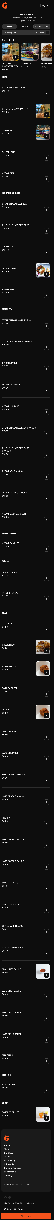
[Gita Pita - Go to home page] (5, 5)
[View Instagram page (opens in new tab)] (9, 1197)
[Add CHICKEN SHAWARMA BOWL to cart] (46, 230)
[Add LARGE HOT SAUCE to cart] (46, 996)
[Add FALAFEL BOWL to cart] (46, 274)
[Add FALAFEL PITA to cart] (46, 157)
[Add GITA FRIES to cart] (46, 629)
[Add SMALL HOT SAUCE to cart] (46, 975)
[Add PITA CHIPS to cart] (46, 1061)
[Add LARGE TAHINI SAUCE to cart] (46, 953)
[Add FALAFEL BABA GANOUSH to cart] (46, 498)
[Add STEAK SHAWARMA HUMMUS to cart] (46, 326)
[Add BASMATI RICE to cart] (46, 672)
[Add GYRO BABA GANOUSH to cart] (46, 476)
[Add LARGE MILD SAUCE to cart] (46, 1039)
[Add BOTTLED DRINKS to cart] (46, 1118)
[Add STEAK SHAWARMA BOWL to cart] (46, 209)
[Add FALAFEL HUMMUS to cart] (46, 390)
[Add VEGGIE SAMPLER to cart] (46, 548)
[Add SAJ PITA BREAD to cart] (46, 693)
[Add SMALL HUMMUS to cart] (46, 737)
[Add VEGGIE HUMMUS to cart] (46, 412)
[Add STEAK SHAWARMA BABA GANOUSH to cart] (46, 433)
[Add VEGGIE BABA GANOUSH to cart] (46, 519)
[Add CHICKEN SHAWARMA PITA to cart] (15, 57)
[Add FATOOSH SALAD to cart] (46, 598)
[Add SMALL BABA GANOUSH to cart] (46, 780)
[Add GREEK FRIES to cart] (46, 650)
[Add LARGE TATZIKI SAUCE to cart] (46, 910)
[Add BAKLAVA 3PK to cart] (46, 1090)
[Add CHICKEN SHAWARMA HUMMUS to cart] (46, 347)
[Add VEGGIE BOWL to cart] (46, 295)
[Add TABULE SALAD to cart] (46, 578)
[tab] (9, 26)
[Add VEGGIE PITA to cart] (46, 179)
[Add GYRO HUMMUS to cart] (46, 368)
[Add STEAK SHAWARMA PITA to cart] (46, 93)
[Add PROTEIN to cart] (46, 823)
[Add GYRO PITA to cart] (35, 57)
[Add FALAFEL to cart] (46, 715)
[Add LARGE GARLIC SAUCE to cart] (46, 866)
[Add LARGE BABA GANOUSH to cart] (46, 802)
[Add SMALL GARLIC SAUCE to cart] (46, 845)
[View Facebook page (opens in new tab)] (5, 1197)
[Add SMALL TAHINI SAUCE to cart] (46, 931)
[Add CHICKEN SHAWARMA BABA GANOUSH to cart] (46, 455)
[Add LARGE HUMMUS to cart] (46, 758)
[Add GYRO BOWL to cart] (46, 252)
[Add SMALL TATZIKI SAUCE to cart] (46, 888)
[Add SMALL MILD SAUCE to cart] (46, 1018)
